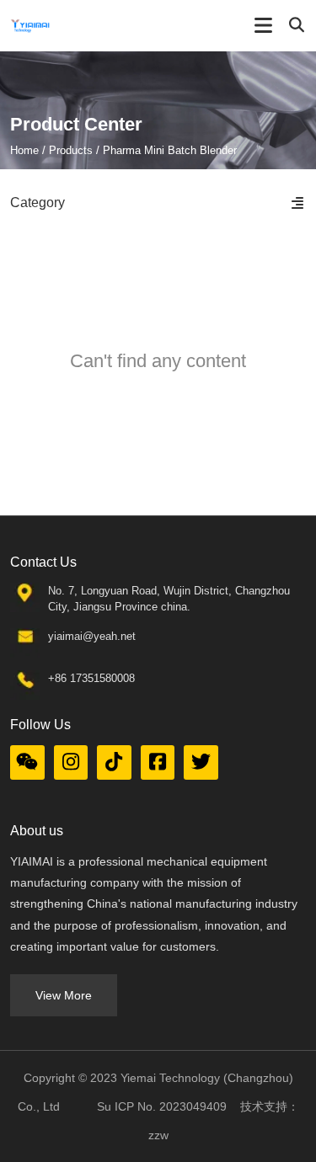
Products (71, 150)
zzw (158, 1135)
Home (26, 150)
